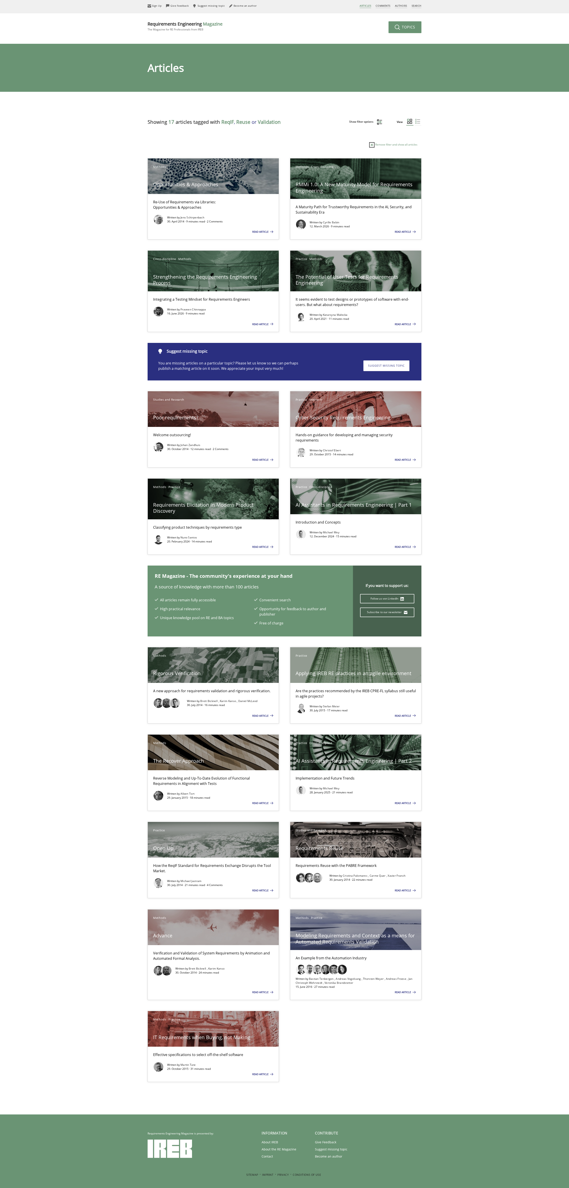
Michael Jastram (191, 881)
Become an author (328, 1156)
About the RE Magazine (279, 1149)
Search (416, 5)
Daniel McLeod (248, 701)
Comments (383, 5)
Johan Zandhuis (190, 445)
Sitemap (252, 1175)
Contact (267, 1156)
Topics (408, 27)
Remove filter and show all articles (396, 144)
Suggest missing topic (386, 366)
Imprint (267, 1175)
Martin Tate (188, 1065)
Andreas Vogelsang (348, 979)
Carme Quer (378, 876)
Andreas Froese (396, 979)
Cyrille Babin (331, 222)
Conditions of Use (307, 1175)
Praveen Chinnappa (193, 309)
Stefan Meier (331, 706)
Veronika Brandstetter (339, 983)
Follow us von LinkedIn (385, 598)
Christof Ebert (332, 450)
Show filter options (361, 122)
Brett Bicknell (209, 701)
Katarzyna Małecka (335, 315)
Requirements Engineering (185, 26)
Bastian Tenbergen (321, 979)
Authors (401, 5)
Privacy (283, 1175)
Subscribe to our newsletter (384, 612)
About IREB (270, 1142)
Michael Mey (331, 532)
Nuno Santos (188, 537)
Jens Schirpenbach (192, 217)
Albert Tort (187, 794)
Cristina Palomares (355, 876)
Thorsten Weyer (374, 979)
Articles (365, 5)
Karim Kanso (228, 701)
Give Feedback (325, 1142)
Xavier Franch (396, 876)
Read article (260, 231)
